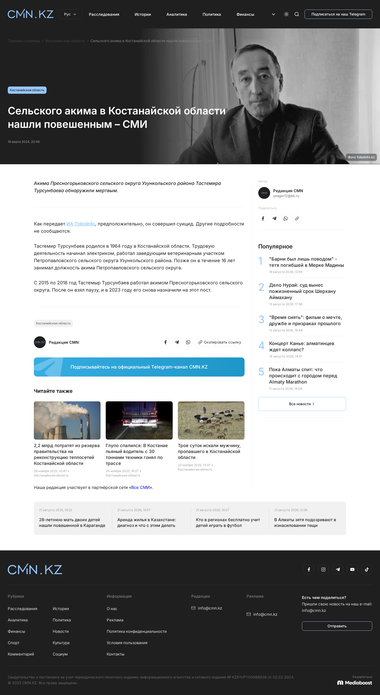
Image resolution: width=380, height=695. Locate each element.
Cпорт (13, 642)
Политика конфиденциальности (137, 631)
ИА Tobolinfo (80, 224)
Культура (61, 642)
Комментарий (21, 654)
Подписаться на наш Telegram (338, 14)
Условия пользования (127, 642)
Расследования (104, 14)
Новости (61, 631)
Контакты (115, 654)
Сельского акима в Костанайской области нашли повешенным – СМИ (152, 41)
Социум (60, 654)
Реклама (115, 620)
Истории (143, 14)
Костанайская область (65, 41)
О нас (112, 608)
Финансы (245, 14)
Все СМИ (140, 487)
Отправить (337, 626)
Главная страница (24, 41)
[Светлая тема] (286, 14)
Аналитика (176, 14)
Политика (212, 14)
